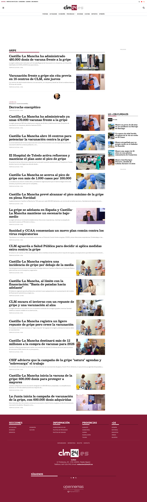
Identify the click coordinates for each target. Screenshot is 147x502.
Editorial (115, 430)
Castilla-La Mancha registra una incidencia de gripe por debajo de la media (41, 263)
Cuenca (84, 432)
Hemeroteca (71, 443)
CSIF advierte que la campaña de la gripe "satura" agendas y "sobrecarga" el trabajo (55, 361)
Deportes (12, 432)
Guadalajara (86, 435)
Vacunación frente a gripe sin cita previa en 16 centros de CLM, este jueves (40, 77)
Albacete (85, 427)
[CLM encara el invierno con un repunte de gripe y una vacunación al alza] (90, 308)
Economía (33, 427)
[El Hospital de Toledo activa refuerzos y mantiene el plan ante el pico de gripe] (90, 161)
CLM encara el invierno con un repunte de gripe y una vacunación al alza (41, 303)
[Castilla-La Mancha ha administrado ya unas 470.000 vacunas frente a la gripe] (90, 123)
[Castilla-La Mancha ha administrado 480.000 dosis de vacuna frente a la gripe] (90, 62)
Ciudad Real (86, 430)
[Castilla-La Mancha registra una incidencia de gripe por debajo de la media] (90, 268)
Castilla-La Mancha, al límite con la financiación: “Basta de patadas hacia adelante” (37, 284)
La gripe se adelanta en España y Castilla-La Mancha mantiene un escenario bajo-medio (41, 213)
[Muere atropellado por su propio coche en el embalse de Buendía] (111, 144)
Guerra (28, 1)
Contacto (87, 443)
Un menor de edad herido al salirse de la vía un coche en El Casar (126, 135)
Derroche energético (24, 107)
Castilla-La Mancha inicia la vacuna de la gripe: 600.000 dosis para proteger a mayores (40, 379)
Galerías (114, 437)
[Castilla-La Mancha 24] (73, 8)
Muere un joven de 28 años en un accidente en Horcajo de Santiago (126, 126)
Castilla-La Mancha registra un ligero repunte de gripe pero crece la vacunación (41, 323)
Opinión (114, 427)
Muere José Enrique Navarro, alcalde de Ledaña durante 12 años (125, 161)
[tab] (110, 119)
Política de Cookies (59, 432)
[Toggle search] (144, 8)
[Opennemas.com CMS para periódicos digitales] (74, 489)
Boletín (79, 443)
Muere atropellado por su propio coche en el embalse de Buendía (126, 144)
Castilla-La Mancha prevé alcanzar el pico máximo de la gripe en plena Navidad (56, 196)
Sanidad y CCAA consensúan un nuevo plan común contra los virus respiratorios (56, 232)
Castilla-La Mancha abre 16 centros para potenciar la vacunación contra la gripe (40, 137)
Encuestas (115, 432)
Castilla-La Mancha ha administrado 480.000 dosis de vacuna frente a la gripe (40, 57)
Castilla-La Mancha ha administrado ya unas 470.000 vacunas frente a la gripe (39, 118)
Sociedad (12, 430)
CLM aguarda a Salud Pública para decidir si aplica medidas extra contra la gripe (55, 247)
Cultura (32, 430)
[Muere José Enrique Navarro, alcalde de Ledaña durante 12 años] (111, 162)
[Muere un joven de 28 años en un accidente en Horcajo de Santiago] (111, 127)
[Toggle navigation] (3, 8)
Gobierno (22, 1)
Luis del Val (12, 102)
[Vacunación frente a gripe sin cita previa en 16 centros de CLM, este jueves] (90, 82)
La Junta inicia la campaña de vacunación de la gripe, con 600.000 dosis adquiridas (41, 398)
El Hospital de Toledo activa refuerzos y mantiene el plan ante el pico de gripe (39, 157)
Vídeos (114, 435)
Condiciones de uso (59, 427)
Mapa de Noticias (12, 1)
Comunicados (61, 443)
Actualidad (12, 427)
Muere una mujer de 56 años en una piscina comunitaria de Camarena (126, 153)
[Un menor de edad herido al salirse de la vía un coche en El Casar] (111, 136)
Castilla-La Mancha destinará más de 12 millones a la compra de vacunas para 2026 (41, 342)
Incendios (34, 1)
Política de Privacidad (60, 430)
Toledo (84, 437)
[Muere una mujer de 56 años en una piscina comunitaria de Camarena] (111, 153)
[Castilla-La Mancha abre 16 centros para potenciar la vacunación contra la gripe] (90, 142)
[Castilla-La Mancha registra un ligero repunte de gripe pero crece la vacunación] (90, 327)
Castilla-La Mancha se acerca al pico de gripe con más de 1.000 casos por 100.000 (40, 176)
